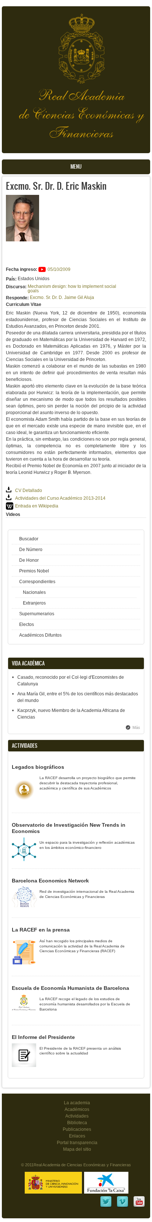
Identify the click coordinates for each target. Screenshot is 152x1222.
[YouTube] (139, 1206)
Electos (26, 624)
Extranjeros (34, 603)
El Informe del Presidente (43, 1037)
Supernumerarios (36, 613)
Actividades (77, 1116)
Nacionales (34, 592)
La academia (77, 1102)
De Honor (29, 560)
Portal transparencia (77, 1142)
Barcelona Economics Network (50, 881)
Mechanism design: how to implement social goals (72, 288)
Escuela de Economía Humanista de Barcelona (70, 988)
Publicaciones (77, 1129)
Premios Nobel (34, 571)
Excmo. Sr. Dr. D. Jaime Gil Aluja (62, 297)
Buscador (28, 538)
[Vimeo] (122, 1206)
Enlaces (77, 1136)
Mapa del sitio (77, 1149)
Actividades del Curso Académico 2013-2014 (60, 498)
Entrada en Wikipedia (36, 506)
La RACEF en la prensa (41, 930)
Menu (76, 166)
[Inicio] (76, 44)
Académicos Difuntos (40, 635)
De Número (30, 549)
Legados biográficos (38, 767)
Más (136, 727)
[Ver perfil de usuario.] (22, 239)
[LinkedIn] (106, 1206)
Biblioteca (77, 1122)
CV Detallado (28, 490)
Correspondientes (37, 581)
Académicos (77, 1109)
